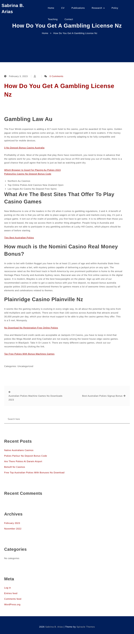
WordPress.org (12, 604)
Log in (7, 587)
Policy (115, 8)
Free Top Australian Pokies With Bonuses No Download (34, 472)
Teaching (53, 19)
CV (63, 8)
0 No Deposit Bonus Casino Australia (24, 147)
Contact (69, 19)
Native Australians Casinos (19, 450)
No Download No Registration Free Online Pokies (31, 327)
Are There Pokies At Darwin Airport (23, 461)
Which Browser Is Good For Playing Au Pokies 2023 (32, 170)
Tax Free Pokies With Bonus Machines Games (29, 354)
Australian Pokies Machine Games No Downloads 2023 (35, 398)
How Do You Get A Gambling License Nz (59, 90)
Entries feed (10, 593)
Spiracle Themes (86, 626)
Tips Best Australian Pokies (19, 237)
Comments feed (12, 599)
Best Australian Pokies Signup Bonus (102, 396)
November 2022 (12, 528)
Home (51, 8)
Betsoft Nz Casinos (14, 467)
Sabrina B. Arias (13, 8)
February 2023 (12, 523)
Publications (78, 8)
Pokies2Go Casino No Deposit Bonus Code (27, 174)
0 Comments (56, 76)
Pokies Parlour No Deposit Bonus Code (25, 456)
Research (97, 8)
